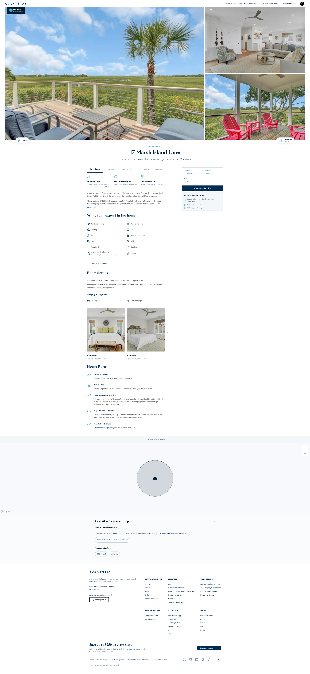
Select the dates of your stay (103, 428)
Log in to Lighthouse (99, 600)
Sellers (147, 591)
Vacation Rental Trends (176, 588)
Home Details (95, 169)
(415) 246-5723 (94, 589)
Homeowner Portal (289, 3)
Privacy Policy (102, 660)
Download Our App (174, 615)
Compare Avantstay (175, 595)
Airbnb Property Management (210, 588)
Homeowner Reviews (207, 595)
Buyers (147, 588)
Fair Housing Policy (117, 660)
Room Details (127, 169)
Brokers (147, 595)
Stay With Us (228, 3)
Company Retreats (151, 615)
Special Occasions (151, 619)
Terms (91, 660)
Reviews (170, 599)
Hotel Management (206, 615)
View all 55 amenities (99, 263)
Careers (202, 623)
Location (158, 169)
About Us (203, 619)
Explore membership (208, 648)
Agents (147, 584)
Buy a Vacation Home (270, 3)
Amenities (111, 169)
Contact (202, 630)
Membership (172, 619)
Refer (201, 626)
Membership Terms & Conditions (139, 660)
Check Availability (202, 188)
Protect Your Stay (174, 626)
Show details (105, 187)
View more (91, 207)
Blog (169, 584)
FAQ (169, 634)
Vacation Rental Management (247, 3)
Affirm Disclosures (161, 660)
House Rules (144, 169)
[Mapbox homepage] (6, 511)
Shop (169, 630)
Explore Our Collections (176, 602)
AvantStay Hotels (174, 623)
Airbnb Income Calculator (209, 591)
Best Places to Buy (151, 599)
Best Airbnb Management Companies (181, 591)
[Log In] (302, 3)
